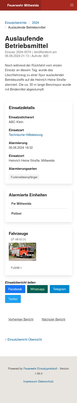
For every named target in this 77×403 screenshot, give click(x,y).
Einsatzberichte (16, 22)
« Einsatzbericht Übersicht (23, 339)
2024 (35, 22)
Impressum (30, 381)
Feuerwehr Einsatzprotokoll (40, 368)
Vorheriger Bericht (20, 319)
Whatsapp (37, 289)
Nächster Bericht (53, 319)
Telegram (59, 289)
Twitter (13, 298)
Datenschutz (46, 381)
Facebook (15, 289)
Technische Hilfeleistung (26, 134)
